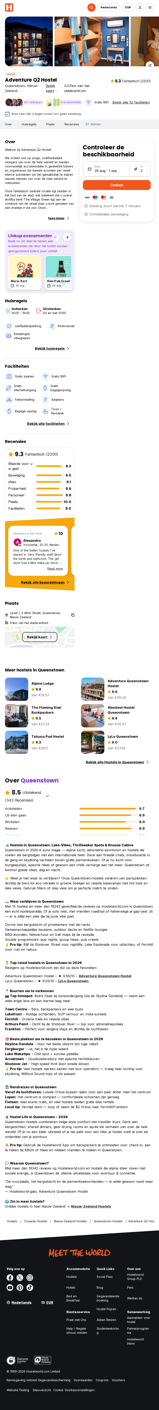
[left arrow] (55, 237)
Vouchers (118, 1380)
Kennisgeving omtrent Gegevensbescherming (38, 1380)
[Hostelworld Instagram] (29, 1277)
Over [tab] (8, 124)
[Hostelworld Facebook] (10, 1277)
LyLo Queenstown (73, 981)
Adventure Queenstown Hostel (105, 976)
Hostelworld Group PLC (135, 1277)
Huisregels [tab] (29, 124)
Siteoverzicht (42, 1390)
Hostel (11, 74)
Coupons (102, 1380)
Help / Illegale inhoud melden (76, 1330)
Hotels (70, 1287)
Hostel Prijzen (106, 1309)
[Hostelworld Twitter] (20, 1277)
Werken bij (134, 1298)
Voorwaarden (83, 1380)
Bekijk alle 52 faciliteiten (131, 102)
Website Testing (18, 1390)
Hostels (71, 1276)
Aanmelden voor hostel (138, 1320)
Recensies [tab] (72, 124)
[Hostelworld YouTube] (10, 1287)
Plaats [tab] (50, 124)
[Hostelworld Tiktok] (29, 1287)
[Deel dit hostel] (150, 65)
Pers (130, 1287)
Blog (100, 1287)
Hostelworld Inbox (135, 1341)
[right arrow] (67, 237)
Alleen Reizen (106, 1320)
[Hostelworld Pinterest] (20, 1287)
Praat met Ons (76, 1320)
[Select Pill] (91, 7)
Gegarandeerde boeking (108, 1298)
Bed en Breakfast (73, 1298)
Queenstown (15, 86)
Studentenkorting (108, 1330)
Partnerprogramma (138, 1330)
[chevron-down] (47, 796)
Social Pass (105, 1276)
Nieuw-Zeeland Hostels (91, 1206)
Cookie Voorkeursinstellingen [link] (74, 1390)
